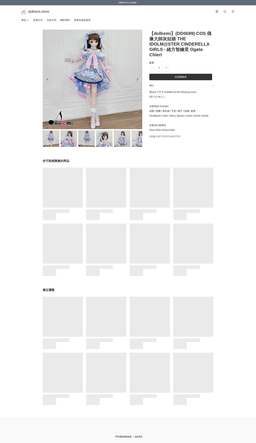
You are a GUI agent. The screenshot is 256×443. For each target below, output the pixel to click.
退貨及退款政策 (82, 20)
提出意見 (138, 436)
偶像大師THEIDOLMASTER (166, 136)
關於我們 (65, 20)
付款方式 (51, 20)
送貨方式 (38, 20)
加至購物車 (181, 77)
